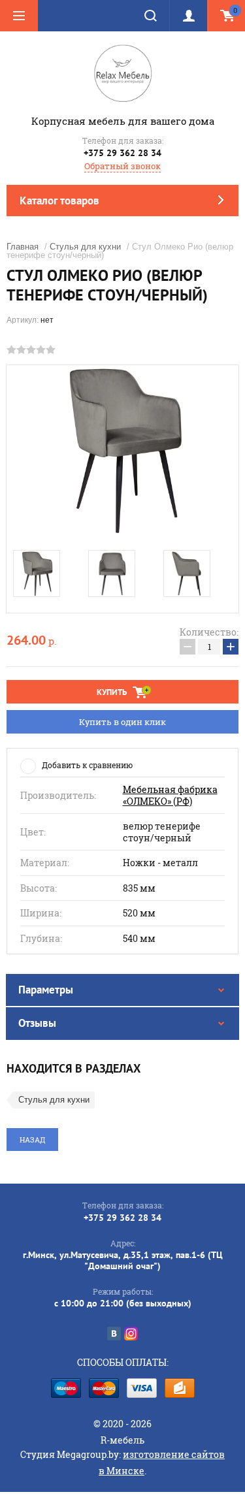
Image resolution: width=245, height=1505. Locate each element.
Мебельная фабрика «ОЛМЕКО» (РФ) (170, 795)
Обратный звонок (122, 166)
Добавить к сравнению (87, 765)
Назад (32, 1139)
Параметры (45, 989)
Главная (23, 246)
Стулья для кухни (85, 246)
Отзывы (37, 1023)
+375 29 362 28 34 (122, 153)
